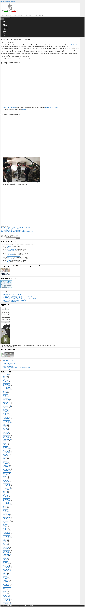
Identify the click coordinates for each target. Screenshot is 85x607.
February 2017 (6, 531)
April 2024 (5, 413)
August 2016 (6, 539)
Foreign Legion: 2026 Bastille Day (10, 301)
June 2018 (5, 509)
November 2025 (6, 387)
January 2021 (6, 466)
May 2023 (5, 428)
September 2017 (7, 521)
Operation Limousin (11, 249)
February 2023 (6, 432)
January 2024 (6, 417)
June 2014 (5, 574)
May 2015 (5, 559)
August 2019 (6, 490)
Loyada (8, 257)
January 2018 (6, 516)
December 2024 (6, 402)
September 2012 (7, 603)
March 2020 (5, 480)
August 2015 (6, 555)
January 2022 (6, 450)
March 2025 (5, 398)
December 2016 (6, 533)
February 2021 (6, 465)
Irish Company (10, 254)
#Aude (4, 107)
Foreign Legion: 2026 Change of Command (13, 297)
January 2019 (6, 499)
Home (4, 21)
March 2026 (5, 381)
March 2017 (5, 529)
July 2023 (5, 425)
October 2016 (6, 536)
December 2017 (6, 517)
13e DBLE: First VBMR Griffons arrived (9, 236)
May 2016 (5, 543)
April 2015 (5, 561)
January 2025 (6, 401)
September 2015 (7, 554)
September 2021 (7, 455)
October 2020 (6, 470)
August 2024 (6, 407)
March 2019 (5, 496)
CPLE (8, 261)
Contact (35, 606)
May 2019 (5, 494)
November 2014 (6, 568)
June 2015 (5, 558)
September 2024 (7, 406)
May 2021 (5, 461)
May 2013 (5, 592)
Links (4, 33)
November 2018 (6, 502)
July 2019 (5, 491)
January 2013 (6, 598)
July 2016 (5, 540)
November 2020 (6, 469)
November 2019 (6, 485)
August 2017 (6, 522)
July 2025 (5, 392)
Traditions (5, 28)
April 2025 (5, 396)
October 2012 (6, 602)
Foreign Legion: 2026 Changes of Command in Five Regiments (17, 296)
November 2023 (6, 420)
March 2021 (5, 464)
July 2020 (5, 474)
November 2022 (6, 436)
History (4, 32)
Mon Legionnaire (8, 360)
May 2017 (5, 526)
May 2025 (5, 395)
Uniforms (5, 25)
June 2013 (5, 591)
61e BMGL (9, 260)
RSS (32, 606)
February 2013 (6, 596)
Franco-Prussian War (12, 252)
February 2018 (6, 514)
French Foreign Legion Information (22, 606)
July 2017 (5, 524)
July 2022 (5, 442)
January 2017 (6, 532)
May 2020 (5, 477)
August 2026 (6, 375)
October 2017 (6, 520)
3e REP (8, 263)
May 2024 (5, 411)
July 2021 (5, 458)
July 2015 (5, 557)
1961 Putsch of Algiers (12, 248)
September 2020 (7, 472)
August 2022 (6, 440)
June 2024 (5, 410)
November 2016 (6, 535)
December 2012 (6, 599)
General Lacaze (10, 250)
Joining (4, 23)
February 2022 (6, 448)
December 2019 (6, 484)
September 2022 (7, 439)
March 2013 (5, 595)
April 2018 (5, 511)
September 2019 (7, 488)
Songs (4, 29)
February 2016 (6, 547)
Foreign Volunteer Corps (13, 253)
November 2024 (6, 403)
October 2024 (6, 405)
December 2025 (6, 385)
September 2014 (7, 570)
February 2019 (6, 498)
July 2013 (5, 589)
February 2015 (6, 563)
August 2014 (6, 572)
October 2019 (6, 487)
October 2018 (6, 503)
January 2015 (6, 565)
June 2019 (5, 492)
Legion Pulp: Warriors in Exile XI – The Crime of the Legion (16, 367)
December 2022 (6, 435)
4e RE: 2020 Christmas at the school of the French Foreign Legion (15, 227)
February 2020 (6, 481)
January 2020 (6, 483)
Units (4, 24)
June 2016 (5, 542)
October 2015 (6, 552)
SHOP (4, 35)
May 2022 (5, 444)
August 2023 (6, 424)
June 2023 (5, 427)
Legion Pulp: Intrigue (8, 366)
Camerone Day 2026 (7, 369)
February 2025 (6, 399)
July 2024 (5, 409)
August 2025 (6, 391)
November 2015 (6, 551)
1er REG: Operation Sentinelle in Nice (9, 235)
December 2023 (6, 418)
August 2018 (6, 506)
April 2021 (5, 462)
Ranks (4, 31)
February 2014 (6, 580)
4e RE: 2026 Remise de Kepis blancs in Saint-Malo (14, 300)
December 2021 (6, 451)
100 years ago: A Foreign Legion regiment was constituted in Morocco (16, 231)
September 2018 (7, 505)
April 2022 (5, 446)
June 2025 (5, 394)
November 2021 (6, 453)
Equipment (5, 27)
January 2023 (6, 433)
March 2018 (5, 513)
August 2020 (6, 473)
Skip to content (4, 1)
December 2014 (6, 566)
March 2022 (5, 447)
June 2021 (5, 459)
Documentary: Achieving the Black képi (9, 229)
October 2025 (6, 388)
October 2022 (6, 437)
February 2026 (6, 383)
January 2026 (6, 384)
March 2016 (5, 546)
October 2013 (6, 585)
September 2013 (7, 587)
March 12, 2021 (25, 109)
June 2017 (5, 525)
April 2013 (5, 594)
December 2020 (6, 468)
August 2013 (6, 588)
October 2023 (6, 421)
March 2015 (5, 562)
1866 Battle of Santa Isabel (13, 256)
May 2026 (5, 379)
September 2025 (7, 390)
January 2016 (6, 548)
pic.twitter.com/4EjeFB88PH (51, 107)
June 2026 (5, 377)
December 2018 (6, 500)
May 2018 (5, 510)
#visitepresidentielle (11, 107)
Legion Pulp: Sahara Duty (9, 365)
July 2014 (5, 573)
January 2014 (6, 581)
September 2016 (7, 537)
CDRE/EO (9, 246)
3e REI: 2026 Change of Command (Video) (12, 294)
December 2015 (6, 550)
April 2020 (5, 479)
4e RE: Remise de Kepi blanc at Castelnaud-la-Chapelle (13, 230)
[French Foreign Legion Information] (9, 11)
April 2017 (5, 528)
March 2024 (5, 414)
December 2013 (6, 583)
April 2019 (5, 495)
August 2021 (6, 457)
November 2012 (6, 600)
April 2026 (5, 380)
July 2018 (5, 507)
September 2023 (7, 422)
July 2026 (5, 376)
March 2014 (5, 578)
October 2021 (6, 454)
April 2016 (5, 544)
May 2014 (5, 576)
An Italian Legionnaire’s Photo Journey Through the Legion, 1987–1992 (19, 299)
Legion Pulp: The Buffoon (9, 363)
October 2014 (6, 569)
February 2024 (6, 416)
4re (13, 42)
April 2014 (5, 577)
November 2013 (6, 584)
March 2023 (5, 431)
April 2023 (5, 429)
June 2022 (5, 443)
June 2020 (5, 476)
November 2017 (6, 518)
